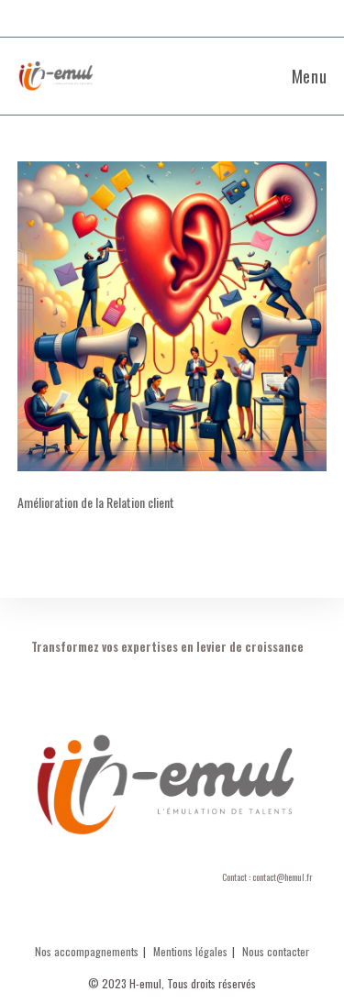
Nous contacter (275, 951)
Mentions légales (190, 951)
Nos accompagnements (87, 951)
